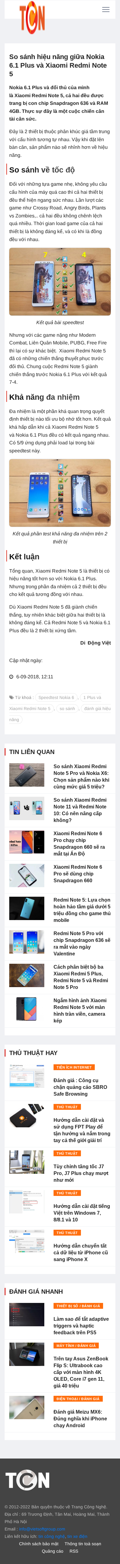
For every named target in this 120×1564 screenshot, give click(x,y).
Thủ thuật (67, 1107)
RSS (74, 1551)
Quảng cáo (52, 1551)
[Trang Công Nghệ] (27, 1479)
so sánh (67, 708)
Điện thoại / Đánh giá (78, 1399)
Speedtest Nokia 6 (56, 697)
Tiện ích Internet (74, 1067)
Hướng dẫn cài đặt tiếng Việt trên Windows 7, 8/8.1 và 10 (82, 1213)
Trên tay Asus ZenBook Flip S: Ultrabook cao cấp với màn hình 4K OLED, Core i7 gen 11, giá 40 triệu (81, 1372)
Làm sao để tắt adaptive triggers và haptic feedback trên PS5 (81, 1325)
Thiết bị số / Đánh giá (78, 1306)
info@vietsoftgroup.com (42, 1528)
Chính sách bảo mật (38, 1543)
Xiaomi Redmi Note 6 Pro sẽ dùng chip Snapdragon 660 (78, 873)
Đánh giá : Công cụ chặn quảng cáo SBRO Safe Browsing (80, 1087)
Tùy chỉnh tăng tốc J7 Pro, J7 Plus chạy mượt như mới (81, 1173)
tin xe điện (77, 1536)
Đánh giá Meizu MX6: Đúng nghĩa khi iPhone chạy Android (80, 1418)
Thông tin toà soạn (83, 1543)
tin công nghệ (51, 1536)
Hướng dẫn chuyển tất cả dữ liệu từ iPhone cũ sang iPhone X (81, 1252)
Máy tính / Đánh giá (76, 1346)
